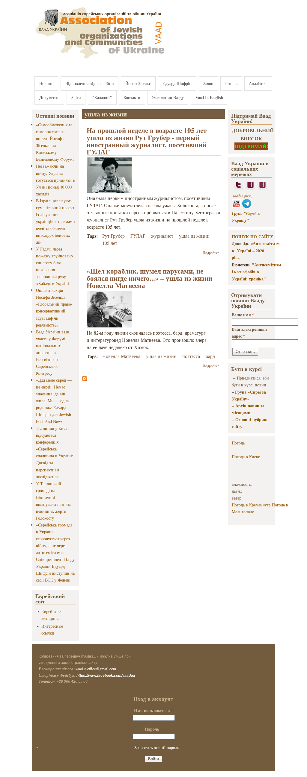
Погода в (246, 456)
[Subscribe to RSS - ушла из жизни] (84, 379)
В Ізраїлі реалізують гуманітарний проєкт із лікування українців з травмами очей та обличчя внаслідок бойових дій (55, 221)
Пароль (153, 729)
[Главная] (100, 59)
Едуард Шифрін (177, 83)
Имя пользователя (153, 710)
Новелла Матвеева (121, 356)
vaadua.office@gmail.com (96, 668)
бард (210, 356)
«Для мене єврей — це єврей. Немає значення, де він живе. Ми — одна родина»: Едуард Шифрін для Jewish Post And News (54, 400)
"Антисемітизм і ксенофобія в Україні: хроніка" (256, 272)
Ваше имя (243, 315)
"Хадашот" (102, 97)
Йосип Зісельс (138, 83)
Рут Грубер (113, 236)
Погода (238, 443)
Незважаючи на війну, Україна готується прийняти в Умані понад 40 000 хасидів (55, 179)
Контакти (132, 97)
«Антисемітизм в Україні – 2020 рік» (256, 250)
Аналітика (258, 83)
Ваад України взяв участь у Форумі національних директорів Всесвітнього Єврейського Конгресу (52, 352)
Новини (46, 83)
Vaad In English (209, 97)
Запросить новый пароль (156, 747)
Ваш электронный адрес (249, 332)
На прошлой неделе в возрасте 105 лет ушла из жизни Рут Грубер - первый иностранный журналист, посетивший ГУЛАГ (147, 141)
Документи (49, 97)
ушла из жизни (194, 236)
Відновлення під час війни (89, 83)
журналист (162, 236)
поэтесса (191, 356)
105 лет (109, 243)
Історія (231, 83)
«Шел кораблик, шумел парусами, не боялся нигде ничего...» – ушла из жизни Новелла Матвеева (149, 278)
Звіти (76, 97)
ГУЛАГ (137, 236)
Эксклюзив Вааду (168, 97)
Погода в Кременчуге (251, 505)
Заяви (208, 83)
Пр (239, 378)
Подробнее (211, 252)
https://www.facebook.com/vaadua (105, 675)
